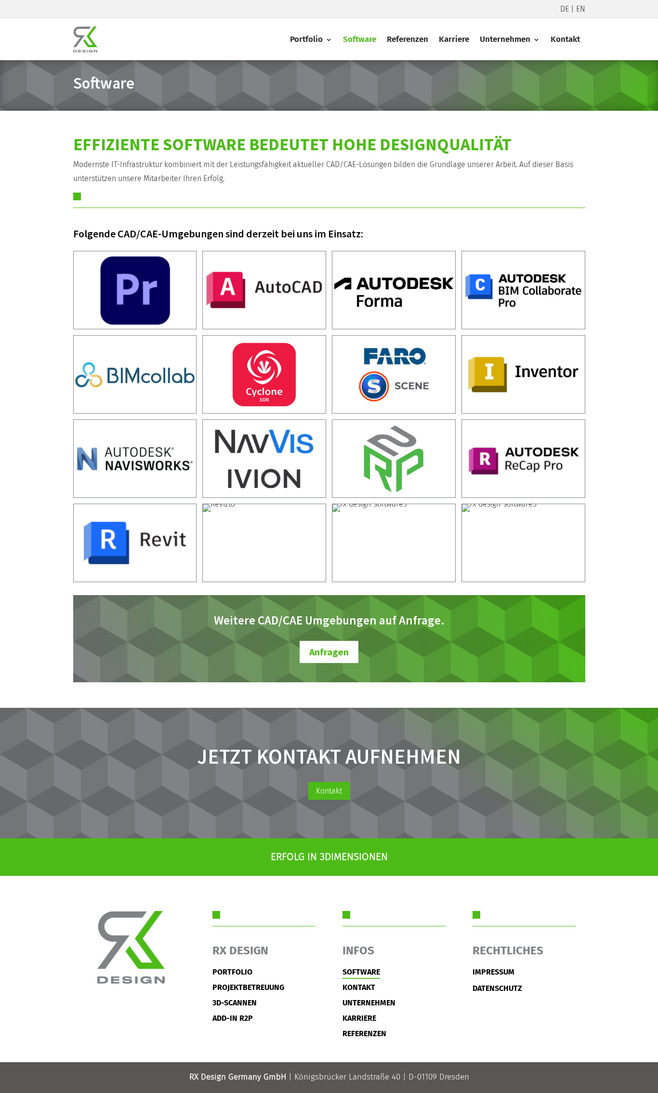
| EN (577, 8)
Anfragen (329, 652)
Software (359, 39)
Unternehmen (505, 39)
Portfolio (306, 39)
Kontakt (565, 39)
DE (564, 8)
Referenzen (407, 39)
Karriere (454, 39)
